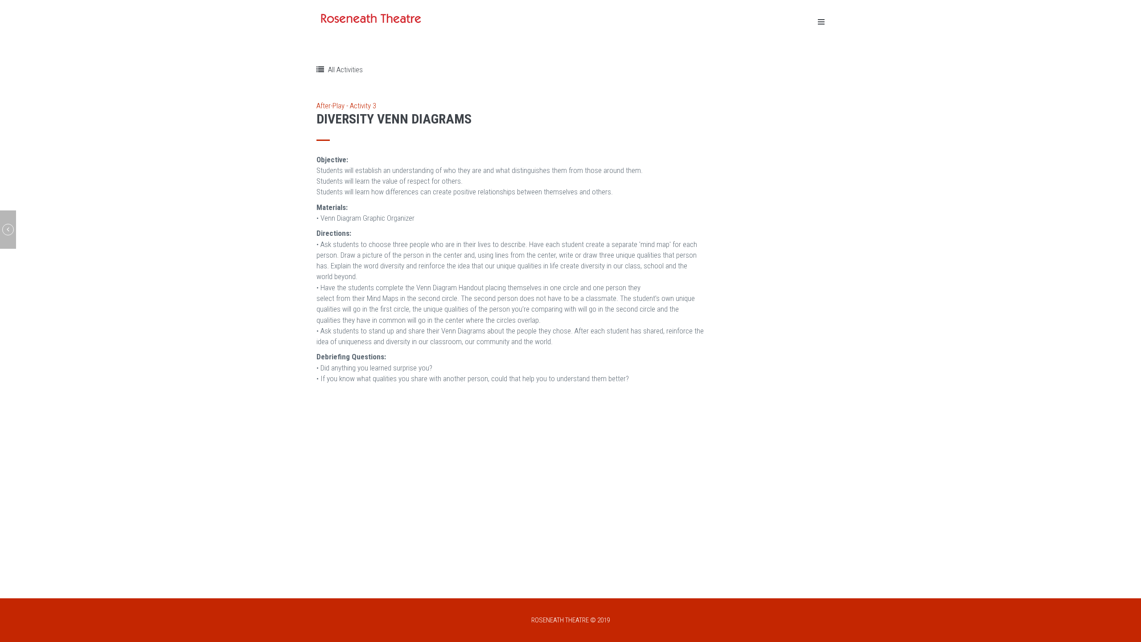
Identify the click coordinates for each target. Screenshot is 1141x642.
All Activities (344, 69)
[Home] (372, 18)
